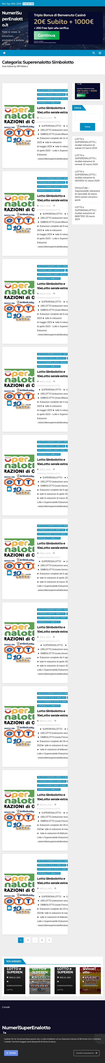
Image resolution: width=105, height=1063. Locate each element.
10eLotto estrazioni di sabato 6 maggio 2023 (55, 266)
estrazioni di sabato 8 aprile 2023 (51, 446)
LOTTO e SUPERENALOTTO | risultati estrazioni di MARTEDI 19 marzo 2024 (85, 213)
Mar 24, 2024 (14, 977)
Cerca (77, 107)
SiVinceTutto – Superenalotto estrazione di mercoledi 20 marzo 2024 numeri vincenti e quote (87, 194)
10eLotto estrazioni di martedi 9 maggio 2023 (55, 178)
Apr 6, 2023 (45, 553)
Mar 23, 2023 (46, 888)
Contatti (6, 1007)
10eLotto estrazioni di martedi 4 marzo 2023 (55, 609)
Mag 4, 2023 (45, 381)
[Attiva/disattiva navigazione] (100, 53)
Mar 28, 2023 (46, 805)
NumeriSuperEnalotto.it (12, 19)
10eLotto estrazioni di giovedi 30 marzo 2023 (55, 693)
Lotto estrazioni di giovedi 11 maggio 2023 (54, 98)
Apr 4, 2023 (45, 637)
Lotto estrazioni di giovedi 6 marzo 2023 (54, 534)
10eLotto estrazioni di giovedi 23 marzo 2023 (55, 861)
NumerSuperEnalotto (14, 988)
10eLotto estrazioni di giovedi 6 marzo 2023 (55, 526)
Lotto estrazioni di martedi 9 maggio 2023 (54, 186)
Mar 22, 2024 (65, 977)
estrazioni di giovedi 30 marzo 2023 (51, 697)
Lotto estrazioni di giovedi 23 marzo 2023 (54, 869)
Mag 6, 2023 (45, 294)
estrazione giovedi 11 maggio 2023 (51, 94)
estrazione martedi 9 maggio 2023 (51, 182)
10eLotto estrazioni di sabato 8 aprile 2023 (55, 442)
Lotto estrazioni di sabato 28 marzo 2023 (54, 785)
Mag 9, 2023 (45, 206)
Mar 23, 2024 (40, 977)
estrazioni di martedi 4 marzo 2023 (51, 613)
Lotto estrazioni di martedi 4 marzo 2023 (54, 618)
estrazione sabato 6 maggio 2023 (51, 270)
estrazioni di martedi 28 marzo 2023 (52, 781)
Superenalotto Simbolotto (49, 102)
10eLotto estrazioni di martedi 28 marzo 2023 (55, 777)
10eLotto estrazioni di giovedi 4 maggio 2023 (55, 354)
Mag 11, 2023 (46, 118)
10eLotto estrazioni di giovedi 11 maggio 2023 (56, 90)
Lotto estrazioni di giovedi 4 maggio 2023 (54, 362)
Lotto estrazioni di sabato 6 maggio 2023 (54, 274)
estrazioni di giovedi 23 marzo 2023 (51, 865)
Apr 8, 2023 (45, 469)
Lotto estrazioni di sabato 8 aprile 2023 (53, 450)
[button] (94, 53)
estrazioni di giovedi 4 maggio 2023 (51, 358)
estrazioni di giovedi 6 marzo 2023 (51, 530)
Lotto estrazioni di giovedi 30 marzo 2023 (54, 701)
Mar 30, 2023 (46, 721)
